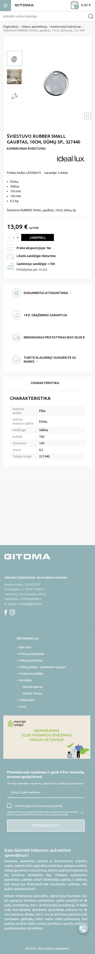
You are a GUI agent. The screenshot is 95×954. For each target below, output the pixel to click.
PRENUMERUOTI (45, 825)
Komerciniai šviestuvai (26, 148)
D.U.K (22, 706)
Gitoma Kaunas (33, 687)
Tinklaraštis (26, 700)
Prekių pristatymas (31, 654)
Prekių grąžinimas (31, 660)
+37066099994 (30, 599)
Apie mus (25, 647)
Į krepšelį (37, 237)
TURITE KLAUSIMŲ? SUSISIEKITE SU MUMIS (50, 359)
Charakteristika (45, 383)
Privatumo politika (31, 673)
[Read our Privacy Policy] (82, 812)
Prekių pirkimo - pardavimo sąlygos (42, 667)
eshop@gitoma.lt (30, 604)
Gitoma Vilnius (32, 693)
